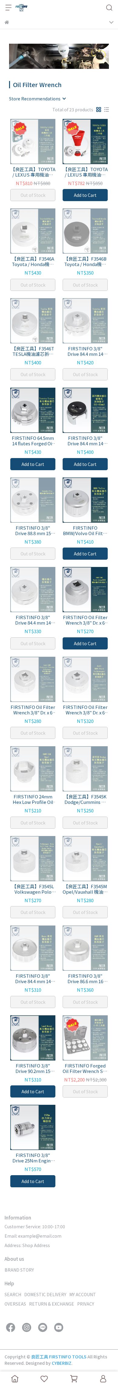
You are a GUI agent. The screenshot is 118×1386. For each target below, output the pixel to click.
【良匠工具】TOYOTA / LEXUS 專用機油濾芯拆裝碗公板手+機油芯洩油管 (33, 172)
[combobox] (37, 98)
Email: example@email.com (33, 1236)
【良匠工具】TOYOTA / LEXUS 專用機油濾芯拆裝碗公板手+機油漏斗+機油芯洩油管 (85, 172)
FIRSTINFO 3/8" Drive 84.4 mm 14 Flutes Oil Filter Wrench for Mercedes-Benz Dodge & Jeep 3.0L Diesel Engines (85, 351)
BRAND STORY (19, 1270)
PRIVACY (85, 1304)
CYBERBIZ (61, 1363)
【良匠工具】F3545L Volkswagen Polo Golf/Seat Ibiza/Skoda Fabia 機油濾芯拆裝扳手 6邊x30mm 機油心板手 (33, 889)
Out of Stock (33, 195)
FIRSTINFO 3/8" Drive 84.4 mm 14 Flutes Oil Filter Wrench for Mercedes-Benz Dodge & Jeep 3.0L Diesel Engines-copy (85, 440)
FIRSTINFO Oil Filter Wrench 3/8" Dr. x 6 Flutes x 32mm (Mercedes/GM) (33, 709)
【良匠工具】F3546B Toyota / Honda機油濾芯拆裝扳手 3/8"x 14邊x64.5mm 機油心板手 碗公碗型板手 (85, 261)
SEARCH (13, 1294)
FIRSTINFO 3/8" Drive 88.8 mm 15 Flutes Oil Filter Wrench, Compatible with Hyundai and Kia (33, 530)
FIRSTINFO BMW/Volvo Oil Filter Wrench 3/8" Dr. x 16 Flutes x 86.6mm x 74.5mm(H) (85, 530)
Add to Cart (85, 195)
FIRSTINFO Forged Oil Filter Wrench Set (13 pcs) (85, 1068)
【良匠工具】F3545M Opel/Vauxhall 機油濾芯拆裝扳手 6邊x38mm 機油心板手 (85, 889)
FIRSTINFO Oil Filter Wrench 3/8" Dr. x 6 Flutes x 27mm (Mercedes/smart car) (85, 620)
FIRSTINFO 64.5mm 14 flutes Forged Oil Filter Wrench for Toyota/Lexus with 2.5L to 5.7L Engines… (33, 440)
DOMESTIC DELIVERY (45, 1294)
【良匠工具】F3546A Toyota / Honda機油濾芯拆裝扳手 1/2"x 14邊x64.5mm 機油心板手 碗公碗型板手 (33, 261)
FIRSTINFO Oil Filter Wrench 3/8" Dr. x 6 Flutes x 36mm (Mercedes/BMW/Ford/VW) (85, 709)
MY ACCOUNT (82, 1294)
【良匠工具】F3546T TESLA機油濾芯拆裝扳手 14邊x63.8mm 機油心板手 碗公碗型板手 (33, 351)
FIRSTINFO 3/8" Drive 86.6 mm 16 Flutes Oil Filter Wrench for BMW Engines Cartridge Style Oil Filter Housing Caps (85, 978)
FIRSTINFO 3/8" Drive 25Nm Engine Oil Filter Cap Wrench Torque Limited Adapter (32, 1157)
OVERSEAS (15, 1304)
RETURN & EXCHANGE (51, 1304)
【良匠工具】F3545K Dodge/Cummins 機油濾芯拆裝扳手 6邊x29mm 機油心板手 (85, 799)
